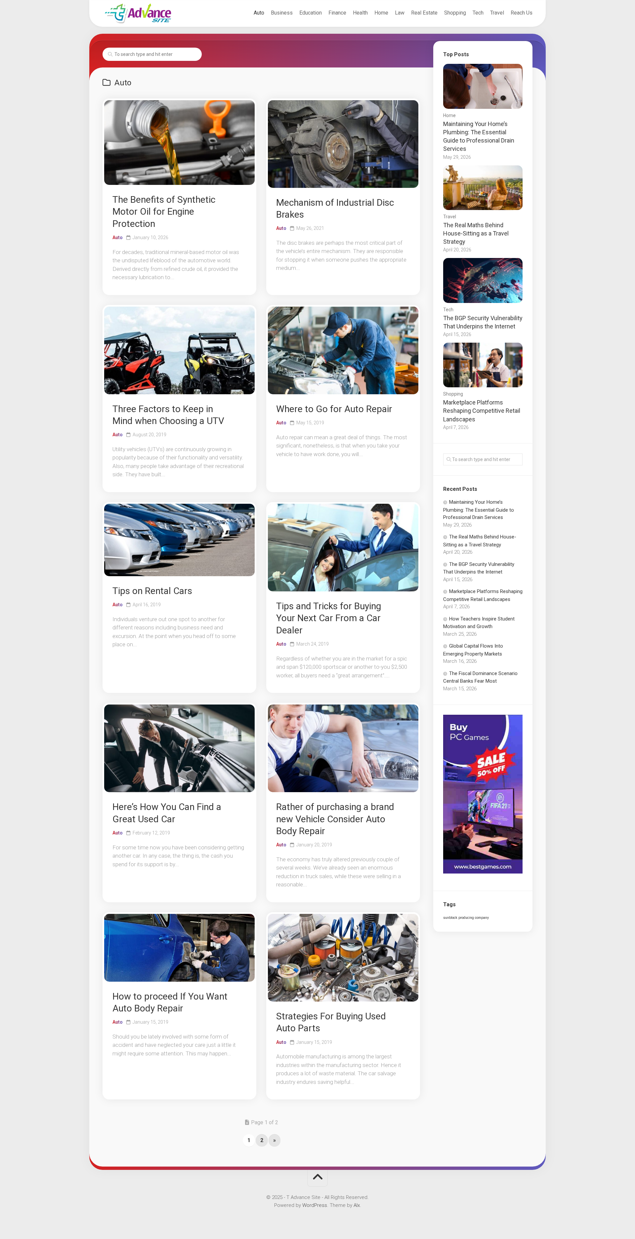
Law (399, 13)
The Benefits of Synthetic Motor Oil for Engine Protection (163, 211)
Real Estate (424, 13)
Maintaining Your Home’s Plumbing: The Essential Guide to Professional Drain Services (478, 509)
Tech (478, 13)
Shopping (455, 13)
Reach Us (521, 13)
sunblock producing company (466, 918)
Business (282, 13)
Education (310, 13)
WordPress (314, 1205)
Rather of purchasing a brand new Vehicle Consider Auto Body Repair (335, 818)
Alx (357, 1205)
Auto (259, 13)
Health (360, 13)
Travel (497, 13)
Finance (337, 13)
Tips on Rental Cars (152, 590)
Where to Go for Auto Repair (334, 409)
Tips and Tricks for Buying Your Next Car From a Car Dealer (328, 618)
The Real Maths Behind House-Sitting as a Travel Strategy (476, 233)
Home (381, 13)
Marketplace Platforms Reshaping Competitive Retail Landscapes (481, 410)
